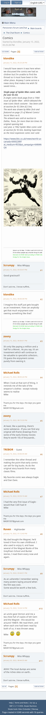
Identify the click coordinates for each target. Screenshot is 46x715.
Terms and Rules (21, 703)
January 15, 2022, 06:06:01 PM (15, 341)
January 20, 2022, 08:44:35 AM (15, 660)
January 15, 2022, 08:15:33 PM (15, 420)
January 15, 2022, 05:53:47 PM (15, 270)
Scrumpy (8, 265)
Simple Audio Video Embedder (19, 709)
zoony (7, 336)
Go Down (5, 52)
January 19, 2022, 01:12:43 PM (15, 533)
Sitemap (35, 709)
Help (11, 703)
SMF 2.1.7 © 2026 (16, 706)
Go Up (4, 686)
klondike (8, 58)
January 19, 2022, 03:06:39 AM (15, 454)
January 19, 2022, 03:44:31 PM (15, 573)
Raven (7, 529)
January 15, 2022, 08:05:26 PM (15, 377)
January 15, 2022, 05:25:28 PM (15, 63)
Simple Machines (30, 706)
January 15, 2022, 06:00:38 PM (15, 299)
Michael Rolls (11, 372)
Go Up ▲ (33, 703)
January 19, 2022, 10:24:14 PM (15, 608)
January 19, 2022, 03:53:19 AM (15, 496)
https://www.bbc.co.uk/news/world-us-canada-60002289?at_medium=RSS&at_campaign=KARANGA (23, 143)
